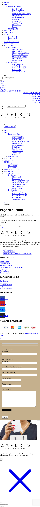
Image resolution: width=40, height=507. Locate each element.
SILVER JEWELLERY (12, 45)
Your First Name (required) (7, 351)
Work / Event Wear (18, 72)
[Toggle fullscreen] (3, 504)
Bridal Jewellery (17, 64)
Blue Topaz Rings (18, 10)
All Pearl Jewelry (13, 36)
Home (2, 81)
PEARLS (7, 34)
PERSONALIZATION (11, 42)
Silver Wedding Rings (19, 57)
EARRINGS (8, 30)
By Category (12, 47)
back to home (4, 228)
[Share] (5, 504)
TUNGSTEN (8, 44)
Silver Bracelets (17, 49)
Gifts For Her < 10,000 (19, 66)
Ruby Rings (16, 19)
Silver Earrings (17, 51)
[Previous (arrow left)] (1, 506)
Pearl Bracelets (13, 40)
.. (4, 108)
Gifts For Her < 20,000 (19, 68)
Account (3, 89)
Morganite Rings (17, 15)
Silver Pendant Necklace (20, 55)
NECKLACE (8, 32)
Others (14, 27)
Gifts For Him (16, 70)
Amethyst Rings (17, 8)
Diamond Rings (17, 12)
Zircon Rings (16, 25)
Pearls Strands (12, 38)
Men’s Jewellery (17, 58)
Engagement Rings (14, 6)
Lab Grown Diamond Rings (21, 14)
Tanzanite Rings (17, 23)
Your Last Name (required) (7, 360)
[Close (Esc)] (7, 504)
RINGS (6, 4)
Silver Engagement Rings (20, 53)
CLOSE (5, 417)
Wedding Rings (13, 29)
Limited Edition (17, 60)
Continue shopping (10, 127)
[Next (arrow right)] (3, 506)
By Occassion (12, 62)
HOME (6, 2)
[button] (10, 91)
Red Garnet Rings (18, 17)
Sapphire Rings (17, 21)
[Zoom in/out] (1, 504)
